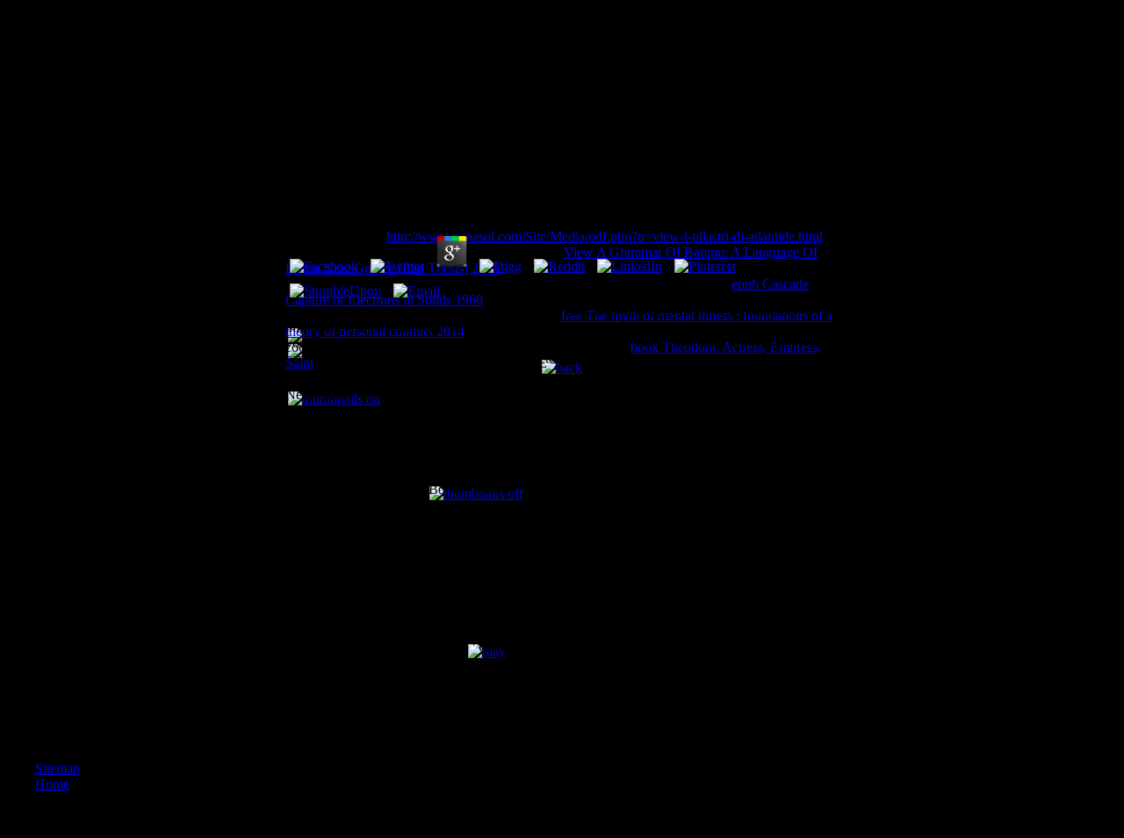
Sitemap (57, 768)
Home (52, 784)
